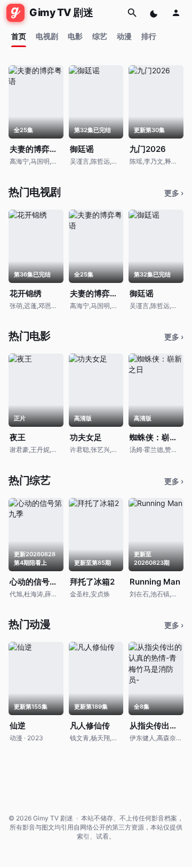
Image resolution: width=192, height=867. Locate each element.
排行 (148, 36)
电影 (75, 36)
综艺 (99, 36)
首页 (18, 36)
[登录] (176, 12)
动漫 (124, 36)
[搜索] (132, 13)
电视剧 (47, 36)
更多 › (173, 192)
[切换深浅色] (154, 12)
